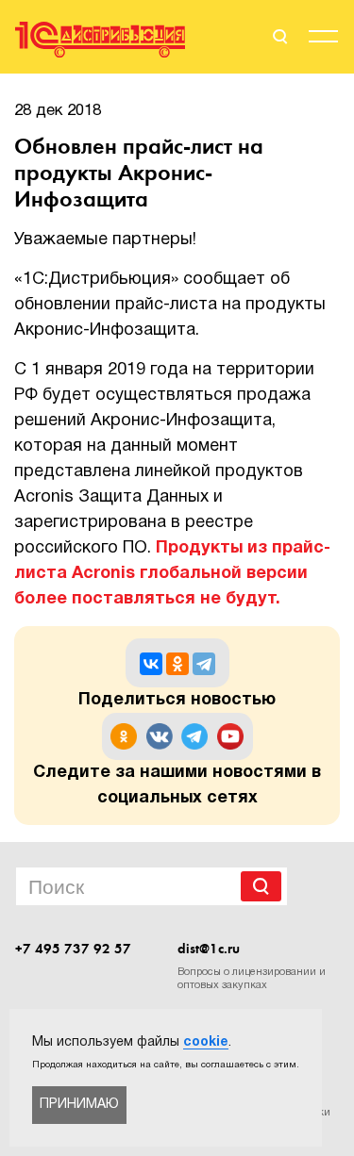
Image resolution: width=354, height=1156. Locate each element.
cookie (205, 1042)
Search (261, 886)
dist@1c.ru (208, 948)
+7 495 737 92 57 (73, 948)
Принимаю (79, 1104)
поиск (278, 36)
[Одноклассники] (177, 663)
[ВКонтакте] (151, 663)
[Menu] (323, 39)
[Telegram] (204, 663)
